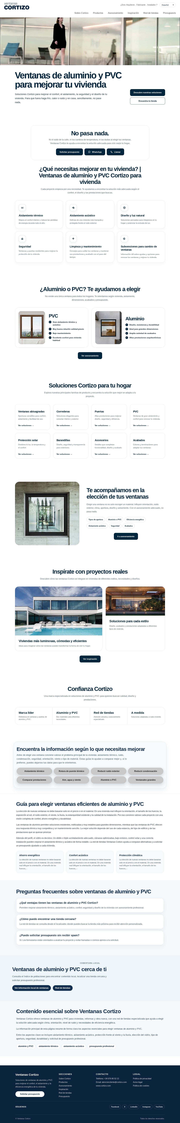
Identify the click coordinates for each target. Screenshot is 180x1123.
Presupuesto (169, 13)
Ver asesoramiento (90, 356)
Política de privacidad (142, 1078)
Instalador (151, 5)
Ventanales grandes (146, 780)
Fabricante (141, 5)
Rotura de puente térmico (71, 771)
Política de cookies (141, 1086)
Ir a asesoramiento (125, 536)
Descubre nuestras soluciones (148, 92)
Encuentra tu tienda (148, 101)
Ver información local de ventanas (31, 988)
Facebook (115, 1107)
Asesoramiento (115, 13)
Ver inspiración (90, 659)
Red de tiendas (150, 13)
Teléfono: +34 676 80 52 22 (107, 1078)
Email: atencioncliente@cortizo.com (111, 1082)
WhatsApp (97, 152)
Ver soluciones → (26, 425)
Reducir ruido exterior (109, 771)
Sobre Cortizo (81, 13)
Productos (98, 13)
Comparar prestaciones (34, 780)
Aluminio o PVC (108, 780)
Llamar (117, 152)
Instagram (146, 1107)
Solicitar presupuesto (69, 152)
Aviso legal (137, 1082)
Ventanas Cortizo (27, 1074)
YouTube (159, 1107)
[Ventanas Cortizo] (16, 6)
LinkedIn (133, 1107)
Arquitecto (130, 5)
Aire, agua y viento (71, 780)
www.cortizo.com (103, 1086)
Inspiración (133, 13)
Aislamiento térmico (34, 771)
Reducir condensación (145, 771)
